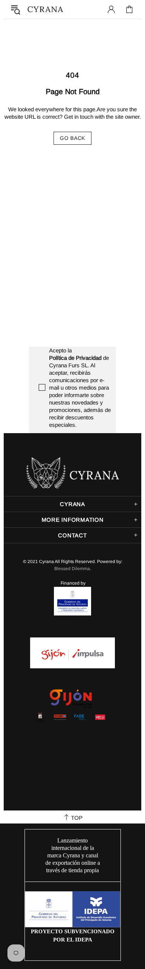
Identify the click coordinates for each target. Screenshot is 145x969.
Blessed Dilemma (72, 568)
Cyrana (45, 9)
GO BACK (72, 138)
